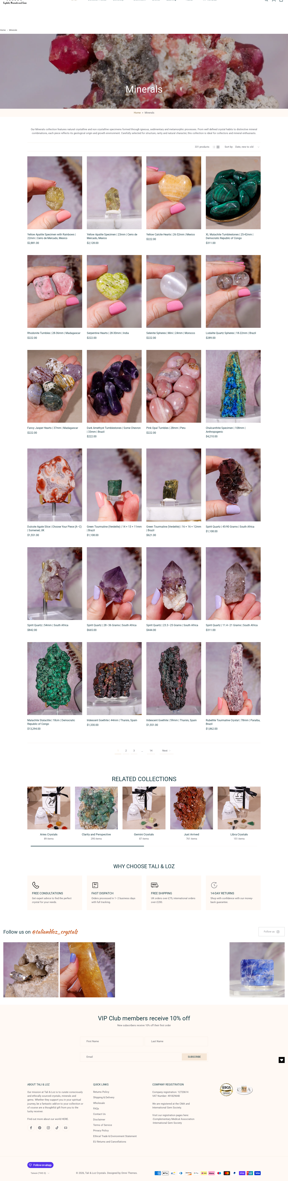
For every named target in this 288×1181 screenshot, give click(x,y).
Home (3, 30)
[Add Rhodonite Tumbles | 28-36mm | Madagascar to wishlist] (77, 260)
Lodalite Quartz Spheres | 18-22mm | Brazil (231, 333)
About (189, 17)
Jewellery (118, 17)
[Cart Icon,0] (281, 17)
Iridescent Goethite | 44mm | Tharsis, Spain (112, 720)
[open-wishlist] (282, 1060)
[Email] (282, 4)
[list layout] (214, 147)
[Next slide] (254, 4)
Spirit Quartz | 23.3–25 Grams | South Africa (172, 625)
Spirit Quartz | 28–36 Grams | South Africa (111, 625)
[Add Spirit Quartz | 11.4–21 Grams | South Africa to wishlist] (256, 552)
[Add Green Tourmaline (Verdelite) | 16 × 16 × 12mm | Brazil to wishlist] (197, 453)
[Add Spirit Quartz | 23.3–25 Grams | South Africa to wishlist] (197, 552)
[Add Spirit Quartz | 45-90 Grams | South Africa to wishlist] (256, 453)
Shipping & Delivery (103, 1097)
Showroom (140, 17)
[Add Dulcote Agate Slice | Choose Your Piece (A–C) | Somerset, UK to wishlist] (77, 453)
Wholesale (99, 1102)
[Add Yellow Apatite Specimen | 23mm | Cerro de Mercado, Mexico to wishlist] (137, 161)
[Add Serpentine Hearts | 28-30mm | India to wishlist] (137, 260)
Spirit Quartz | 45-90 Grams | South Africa (230, 526)
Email (19, 1166)
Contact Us (99, 1114)
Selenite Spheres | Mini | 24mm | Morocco (170, 333)
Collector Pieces (97, 17)
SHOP (74, 17)
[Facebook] (262, 4)
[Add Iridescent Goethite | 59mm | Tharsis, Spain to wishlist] (197, 647)
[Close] (133, 1130)
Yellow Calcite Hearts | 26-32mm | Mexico (170, 234)
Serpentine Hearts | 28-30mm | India (108, 333)
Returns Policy (101, 1091)
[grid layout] (218, 147)
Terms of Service (102, 1125)
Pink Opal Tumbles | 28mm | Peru (166, 428)
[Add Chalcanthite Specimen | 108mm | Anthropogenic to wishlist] (256, 355)
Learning (171, 17)
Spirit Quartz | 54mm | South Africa (47, 625)
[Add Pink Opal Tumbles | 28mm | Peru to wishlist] (197, 355)
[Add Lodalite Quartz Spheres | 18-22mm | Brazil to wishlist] (256, 260)
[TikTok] (277, 4)
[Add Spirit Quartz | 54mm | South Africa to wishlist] (77, 552)
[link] (271, 931)
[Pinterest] (267, 4)
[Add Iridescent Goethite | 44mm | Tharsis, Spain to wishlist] (137, 647)
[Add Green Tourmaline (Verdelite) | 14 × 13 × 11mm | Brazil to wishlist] (137, 453)
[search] (266, 17)
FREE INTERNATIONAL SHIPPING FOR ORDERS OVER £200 (119, 4)
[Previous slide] (6, 4)
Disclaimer (99, 1119)
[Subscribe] (62, 1166)
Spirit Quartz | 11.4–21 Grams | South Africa (232, 625)
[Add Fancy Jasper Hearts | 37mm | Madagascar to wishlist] (77, 355)
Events (156, 17)
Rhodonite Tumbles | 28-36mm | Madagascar (53, 333)
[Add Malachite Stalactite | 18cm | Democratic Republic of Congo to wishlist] (77, 647)
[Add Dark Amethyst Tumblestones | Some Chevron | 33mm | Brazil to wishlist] (137, 355)
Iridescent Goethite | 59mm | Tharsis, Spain (171, 720)
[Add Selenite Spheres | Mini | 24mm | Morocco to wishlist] (197, 260)
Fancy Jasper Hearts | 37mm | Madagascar (52, 428)
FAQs (96, 1108)
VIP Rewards (210, 17)
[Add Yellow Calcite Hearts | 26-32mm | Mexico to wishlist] (197, 161)
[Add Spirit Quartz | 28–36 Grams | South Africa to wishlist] (137, 552)
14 (151, 750)
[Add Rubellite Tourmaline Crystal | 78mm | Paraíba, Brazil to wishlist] (256, 647)
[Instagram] (272, 4)
